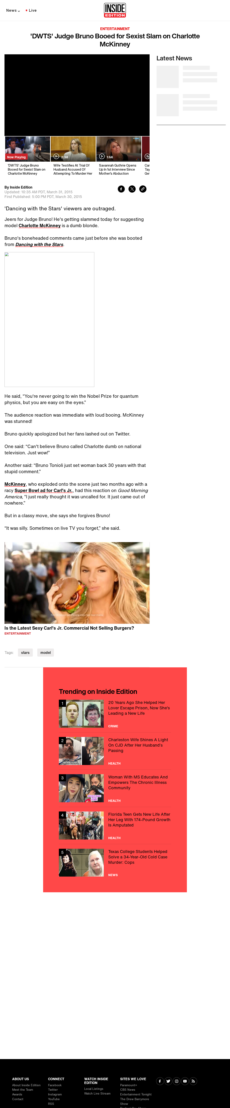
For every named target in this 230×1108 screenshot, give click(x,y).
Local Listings (93, 1089)
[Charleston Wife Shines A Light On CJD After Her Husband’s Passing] (115, 751)
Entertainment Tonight (136, 1094)
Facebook (55, 1085)
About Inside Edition (26, 1085)
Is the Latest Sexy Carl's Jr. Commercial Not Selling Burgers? (69, 628)
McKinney (15, 484)
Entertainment (115, 28)
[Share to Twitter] (132, 189)
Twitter (53, 1090)
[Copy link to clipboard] (143, 189)
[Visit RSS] (193, 1081)
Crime (113, 726)
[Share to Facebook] (121, 189)
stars (25, 652)
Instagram (55, 1094)
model (45, 652)
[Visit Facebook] (160, 1081)
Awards (17, 1094)
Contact (17, 1099)
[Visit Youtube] (185, 1081)
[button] (77, 582)
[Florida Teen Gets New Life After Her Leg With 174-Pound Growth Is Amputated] (115, 825)
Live (33, 10)
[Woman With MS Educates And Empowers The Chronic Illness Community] (115, 788)
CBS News (127, 1090)
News (11, 10)
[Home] (115, 10)
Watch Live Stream (97, 1093)
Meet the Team (22, 1090)
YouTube (54, 1099)
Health (114, 763)
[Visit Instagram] (177, 1081)
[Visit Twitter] (168, 1081)
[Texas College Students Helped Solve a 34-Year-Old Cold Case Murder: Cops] (115, 863)
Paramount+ (128, 1085)
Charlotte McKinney (40, 225)
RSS (51, 1104)
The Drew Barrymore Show (134, 1101)
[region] (77, 583)
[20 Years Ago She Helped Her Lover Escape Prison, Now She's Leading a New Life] (115, 714)
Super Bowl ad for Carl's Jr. (44, 490)
